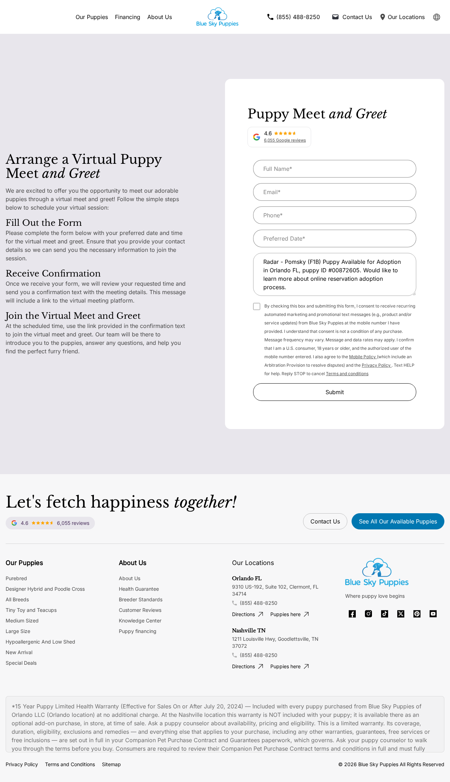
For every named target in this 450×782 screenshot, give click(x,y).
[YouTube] (433, 614)
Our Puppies (92, 16)
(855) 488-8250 (258, 603)
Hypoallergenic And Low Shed (40, 642)
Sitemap (111, 764)
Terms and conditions (347, 373)
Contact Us (325, 521)
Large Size (18, 631)
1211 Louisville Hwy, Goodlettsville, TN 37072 (275, 642)
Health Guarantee (139, 589)
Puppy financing (137, 631)
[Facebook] (352, 614)
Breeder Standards (140, 599)
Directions (243, 614)
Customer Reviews (140, 610)
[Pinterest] (417, 614)
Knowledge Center (140, 620)
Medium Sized (22, 620)
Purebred (16, 578)
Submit (335, 392)
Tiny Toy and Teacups (31, 610)
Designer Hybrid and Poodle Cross (45, 589)
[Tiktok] (385, 614)
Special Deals (21, 663)
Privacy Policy (377, 365)
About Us (159, 16)
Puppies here (285, 614)
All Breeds (17, 599)
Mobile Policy (363, 356)
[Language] (436, 17)
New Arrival (19, 652)
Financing (127, 16)
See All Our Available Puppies (398, 521)
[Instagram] (368, 614)
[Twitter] (401, 614)
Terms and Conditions (70, 764)
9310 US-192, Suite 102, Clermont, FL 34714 (275, 590)
